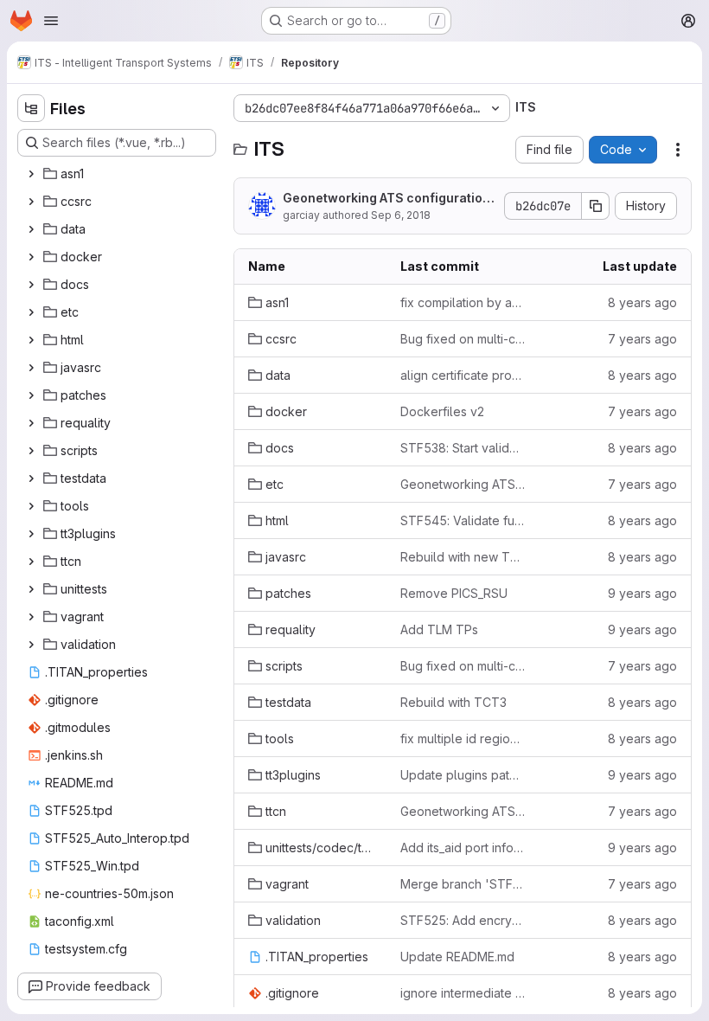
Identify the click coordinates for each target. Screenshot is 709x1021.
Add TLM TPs (439, 629)
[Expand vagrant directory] (31, 617)
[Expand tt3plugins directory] (31, 533)
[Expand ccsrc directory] (31, 201)
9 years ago (642, 593)
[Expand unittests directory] (31, 589)
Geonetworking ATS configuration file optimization (386, 198)
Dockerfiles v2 (442, 411)
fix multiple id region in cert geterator (462, 738)
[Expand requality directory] (31, 423)
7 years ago (642, 338)
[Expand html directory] (31, 340)
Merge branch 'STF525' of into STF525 (462, 884)
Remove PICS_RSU (454, 593)
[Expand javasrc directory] (31, 367)
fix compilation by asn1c (462, 302)
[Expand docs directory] (31, 284)
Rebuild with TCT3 (453, 702)
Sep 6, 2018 (401, 215)
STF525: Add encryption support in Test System (462, 920)
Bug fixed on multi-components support (462, 338)
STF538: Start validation (462, 447)
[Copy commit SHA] (596, 206)
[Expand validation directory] (31, 644)
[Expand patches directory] (31, 395)
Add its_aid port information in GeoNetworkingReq (462, 847)
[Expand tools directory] (31, 506)
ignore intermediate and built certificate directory (462, 993)
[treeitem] (118, 174)
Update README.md (457, 956)
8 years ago (642, 302)
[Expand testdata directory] (31, 478)
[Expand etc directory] (31, 312)
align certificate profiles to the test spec (462, 375)
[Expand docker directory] (31, 257)
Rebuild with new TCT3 (462, 556)
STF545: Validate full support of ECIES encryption (462, 520)
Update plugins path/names (462, 774)
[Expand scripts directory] (31, 450)
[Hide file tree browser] (31, 108)
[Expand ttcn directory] (31, 561)
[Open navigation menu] (51, 21)
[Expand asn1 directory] (31, 174)
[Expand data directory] (31, 229)
